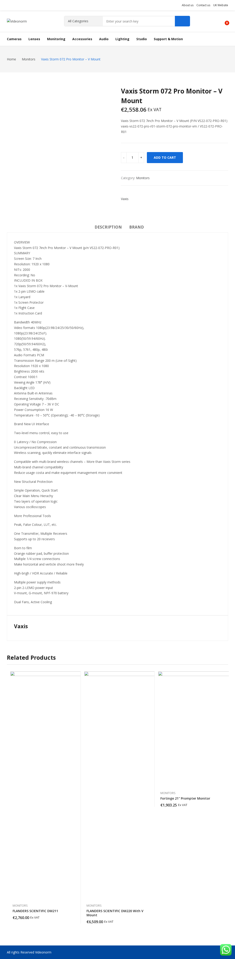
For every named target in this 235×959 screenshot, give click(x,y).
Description (108, 227)
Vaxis (125, 199)
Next (108, 139)
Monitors (143, 178)
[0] (223, 21)
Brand (136, 227)
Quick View (75, 676)
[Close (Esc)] (220, 5)
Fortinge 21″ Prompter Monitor (185, 798)
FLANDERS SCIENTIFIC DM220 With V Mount (115, 913)
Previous (12, 139)
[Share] (210, 5)
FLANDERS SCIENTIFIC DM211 (35, 911)
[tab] (108, 227)
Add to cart (165, 157)
